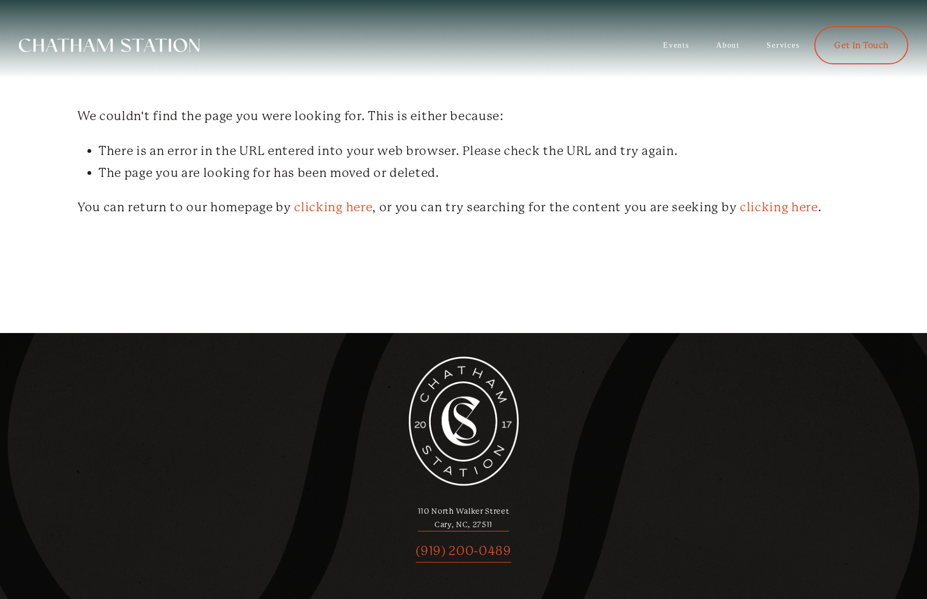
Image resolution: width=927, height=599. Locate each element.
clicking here (333, 207)
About (728, 45)
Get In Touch (861, 45)
